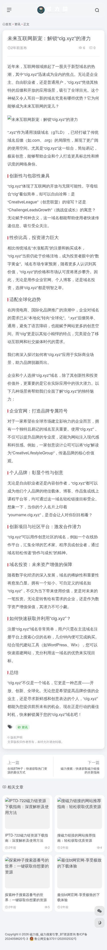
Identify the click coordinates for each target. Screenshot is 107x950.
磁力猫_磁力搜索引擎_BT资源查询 (53, 934)
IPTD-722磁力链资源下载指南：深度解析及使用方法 (26, 838)
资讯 (17, 24)
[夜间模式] (100, 923)
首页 (8, 24)
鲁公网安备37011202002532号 (55, 938)
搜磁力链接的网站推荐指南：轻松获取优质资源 (76, 838)
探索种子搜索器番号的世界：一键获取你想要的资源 (26, 897)
